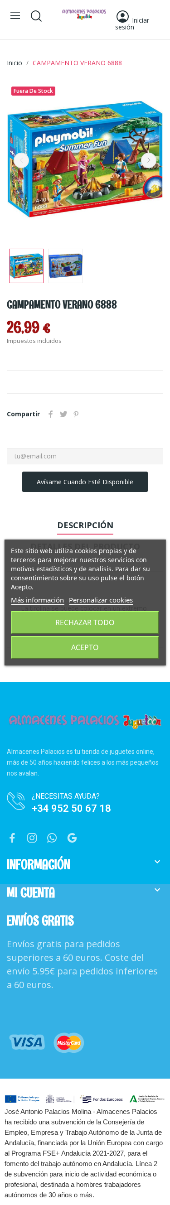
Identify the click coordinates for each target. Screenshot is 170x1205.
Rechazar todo (85, 622)
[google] (72, 838)
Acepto (85, 647)
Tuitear (63, 414)
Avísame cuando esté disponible (85, 481)
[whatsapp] (52, 838)
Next (148, 160)
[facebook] (12, 838)
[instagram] (32, 838)
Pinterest (76, 414)
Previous (21, 160)
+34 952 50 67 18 (71, 808)
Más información (37, 599)
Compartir (50, 414)
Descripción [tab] (85, 525)
